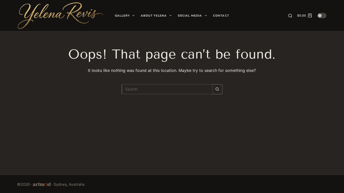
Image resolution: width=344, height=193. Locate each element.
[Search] (290, 16)
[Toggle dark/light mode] (322, 15)
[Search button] (217, 89)
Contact (221, 16)
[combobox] (167, 89)
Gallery (122, 16)
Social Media (190, 16)
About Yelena (154, 16)
